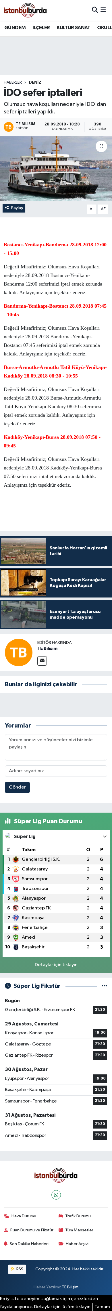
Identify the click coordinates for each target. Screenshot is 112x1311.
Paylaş (17, 208)
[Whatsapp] (56, 1195)
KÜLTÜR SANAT (73, 27)
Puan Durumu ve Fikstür (31, 1230)
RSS (19, 1269)
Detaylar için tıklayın (56, 964)
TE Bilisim (47, 648)
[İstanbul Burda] (25, 10)
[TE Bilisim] (18, 652)
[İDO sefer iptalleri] (56, 168)
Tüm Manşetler (79, 1230)
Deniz (35, 82)
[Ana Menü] (103, 10)
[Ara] (95, 10)
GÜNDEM (15, 27)
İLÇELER (41, 27)
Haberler (13, 82)
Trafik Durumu (78, 1216)
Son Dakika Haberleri (29, 1244)
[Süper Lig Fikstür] (104, 986)
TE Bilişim (70, 1287)
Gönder (17, 787)
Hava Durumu (23, 1216)
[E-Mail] (42, 661)
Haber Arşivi (77, 1244)
